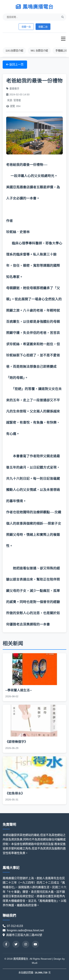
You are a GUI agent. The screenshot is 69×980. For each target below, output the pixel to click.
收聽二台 (43, 26)
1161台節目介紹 (14, 50)
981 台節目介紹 (39, 50)
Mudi (34, 962)
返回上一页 (16, 64)
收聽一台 (26, 26)
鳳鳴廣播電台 (38, 7)
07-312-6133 (16, 925)
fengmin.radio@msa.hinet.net (25, 930)
